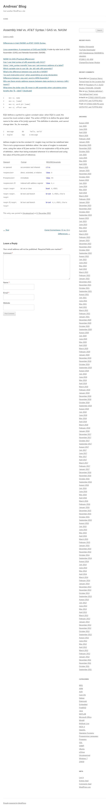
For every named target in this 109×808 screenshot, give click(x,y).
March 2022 (83, 272)
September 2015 (85, 520)
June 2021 (83, 301)
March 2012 (83, 650)
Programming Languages (88, 736)
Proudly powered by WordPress (14, 803)
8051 (81, 685)
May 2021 (83, 304)
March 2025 (83, 167)
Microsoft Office (85, 717)
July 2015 (83, 527)
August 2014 (84, 562)
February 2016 (84, 504)
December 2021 (85, 282)
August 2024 (84, 180)
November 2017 (85, 438)
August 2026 (84, 123)
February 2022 (84, 275)
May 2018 (83, 418)
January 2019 (84, 393)
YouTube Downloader (87, 50)
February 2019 (84, 390)
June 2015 (83, 530)
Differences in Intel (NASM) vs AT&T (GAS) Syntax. (24, 43)
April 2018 (83, 422)
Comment (8, 253)
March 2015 (83, 539)
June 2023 (83, 225)
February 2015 (84, 542)
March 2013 (83, 616)
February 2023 (84, 237)
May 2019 (83, 380)
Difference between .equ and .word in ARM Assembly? (26, 78)
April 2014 (83, 574)
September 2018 (85, 406)
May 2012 (83, 644)
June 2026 (83, 129)
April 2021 (83, 307)
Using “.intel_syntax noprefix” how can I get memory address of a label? (33, 65)
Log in (81, 778)
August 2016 (84, 485)
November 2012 (85, 628)
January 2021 (84, 317)
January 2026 (84, 142)
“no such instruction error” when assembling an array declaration (30, 75)
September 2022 (85, 253)
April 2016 (83, 498)
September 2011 (85, 670)
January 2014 (84, 584)
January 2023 (84, 241)
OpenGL (82, 730)
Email (6, 293)
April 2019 (83, 384)
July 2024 (83, 183)
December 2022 (85, 244)
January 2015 (84, 546)
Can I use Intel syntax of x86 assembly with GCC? (24, 62)
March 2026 (83, 136)
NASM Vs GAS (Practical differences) (18, 59)
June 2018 (83, 415)
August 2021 (84, 295)
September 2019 (85, 368)
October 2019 (84, 364)
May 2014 (83, 571)
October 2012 (84, 631)
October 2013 (84, 593)
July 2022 (83, 260)
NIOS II (82, 727)
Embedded (83, 705)
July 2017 (83, 450)
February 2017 (84, 466)
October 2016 (84, 479)
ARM (81, 689)
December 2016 (85, 473)
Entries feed (83, 781)
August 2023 (84, 218)
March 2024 (83, 196)
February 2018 (84, 428)
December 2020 (85, 320)
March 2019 (83, 387)
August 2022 (84, 256)
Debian (81, 698)
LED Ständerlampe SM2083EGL (91, 53)
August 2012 (84, 638)
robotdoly (82, 56)
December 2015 (85, 511)
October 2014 (84, 555)
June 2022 (83, 263)
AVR (81, 692)
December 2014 (85, 549)
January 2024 (84, 202)
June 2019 (83, 377)
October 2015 (84, 517)
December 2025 (85, 145)
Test (6, 230)
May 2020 (83, 342)
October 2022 (84, 250)
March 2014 (83, 577)
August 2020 (84, 333)
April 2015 (83, 536)
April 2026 (83, 132)
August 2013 (84, 600)
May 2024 (83, 190)
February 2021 (84, 314)
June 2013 (83, 606)
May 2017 (83, 457)
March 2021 (83, 310)
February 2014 (84, 581)
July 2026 (83, 126)
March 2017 (83, 463)
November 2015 (85, 514)
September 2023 (85, 215)
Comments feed (85, 784)
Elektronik (83, 701)
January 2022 (84, 279)
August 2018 (84, 409)
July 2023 (83, 221)
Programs (83, 739)
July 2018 (83, 412)
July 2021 (83, 298)
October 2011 (84, 666)
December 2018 (85, 396)
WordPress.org (85, 787)
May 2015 (83, 533)
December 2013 (85, 587)
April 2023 (83, 231)
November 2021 (85, 285)
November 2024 (85, 174)
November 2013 (85, 590)
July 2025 (83, 155)
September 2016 (85, 482)
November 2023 (85, 209)
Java (81, 711)
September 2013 (85, 596)
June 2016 (83, 492)
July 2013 (83, 603)
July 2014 (83, 565)
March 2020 (83, 349)
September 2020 (85, 330)
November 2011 (85, 663)
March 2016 (83, 501)
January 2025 (84, 171)
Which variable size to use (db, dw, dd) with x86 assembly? (28, 68)
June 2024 (83, 187)
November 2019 (85, 361)
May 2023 (83, 228)
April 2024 (83, 193)
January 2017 (84, 469)
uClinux (82, 752)
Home (5, 19)
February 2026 (84, 139)
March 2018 (83, 425)
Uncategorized (28, 213)
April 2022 (83, 269)
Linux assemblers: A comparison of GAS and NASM (24, 49)
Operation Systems (86, 733)
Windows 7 (83, 759)
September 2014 (85, 558)
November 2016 (85, 476)
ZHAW (81, 762)
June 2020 (83, 339)
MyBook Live (84, 724)
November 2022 (85, 247)
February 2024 (84, 199)
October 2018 (84, 403)
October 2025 (84, 152)
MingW (81, 720)
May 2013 (83, 609)
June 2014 (83, 568)
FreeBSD (82, 708)
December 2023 (85, 206)
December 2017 (85, 434)
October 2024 (84, 177)
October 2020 (84, 326)
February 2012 (84, 654)
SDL (80, 743)
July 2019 (83, 374)
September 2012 (85, 635)
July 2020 (83, 336)
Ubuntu (82, 749)
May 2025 (83, 161)
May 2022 (83, 266)
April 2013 (83, 612)
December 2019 (85, 358)
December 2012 (85, 625)
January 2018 (84, 431)
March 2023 (83, 234)
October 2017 (84, 441)
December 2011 (85, 660)
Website (6, 303)
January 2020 (84, 355)
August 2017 (84, 447)
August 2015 (84, 523)
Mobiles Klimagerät (86, 47)
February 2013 (84, 619)
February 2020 (84, 352)
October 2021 (84, 288)
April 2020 (83, 345)
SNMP (81, 746)
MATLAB (82, 714)
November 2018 (85, 399)
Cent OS (82, 695)
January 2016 (84, 507)
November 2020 (85, 323)
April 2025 (83, 164)
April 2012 (83, 647)
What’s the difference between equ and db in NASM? (25, 72)
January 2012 (84, 657)
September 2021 (85, 291)
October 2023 (84, 212)
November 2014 (85, 552)
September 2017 (85, 444)
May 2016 (83, 495)
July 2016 (83, 488)
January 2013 (84, 622)
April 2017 (83, 460)
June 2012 (83, 641)
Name (6, 282)
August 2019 (84, 371)
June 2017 (83, 453)
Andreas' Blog (14, 6)
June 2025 (83, 158)
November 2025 (85, 148)
